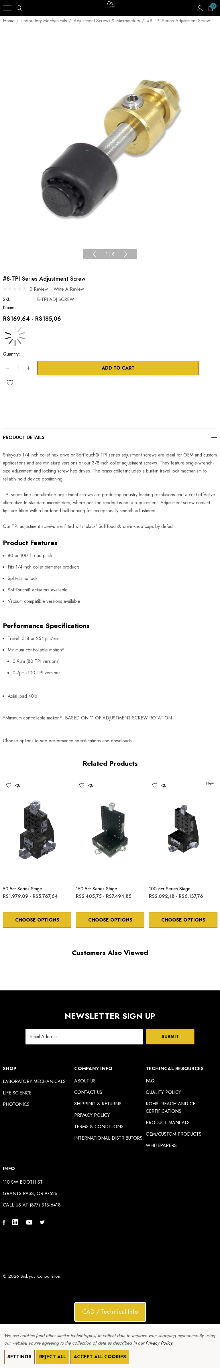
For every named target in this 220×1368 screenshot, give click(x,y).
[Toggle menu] (7, 8)
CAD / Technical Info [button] (110, 1311)
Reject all (52, 1356)
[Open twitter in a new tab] (43, 1222)
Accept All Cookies (100, 1356)
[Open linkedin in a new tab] (16, 1222)
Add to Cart (118, 368)
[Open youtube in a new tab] (30, 1222)
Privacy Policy (159, 1343)
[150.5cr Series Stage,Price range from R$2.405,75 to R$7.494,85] (110, 829)
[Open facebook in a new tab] (4, 1222)
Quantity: (11, 354)
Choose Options (37, 920)
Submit (170, 1036)
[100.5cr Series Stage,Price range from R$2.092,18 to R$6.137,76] (183, 829)
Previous (94, 253)
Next (125, 253)
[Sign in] (199, 8)
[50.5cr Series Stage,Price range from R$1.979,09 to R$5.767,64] (37, 829)
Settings (19, 1356)
